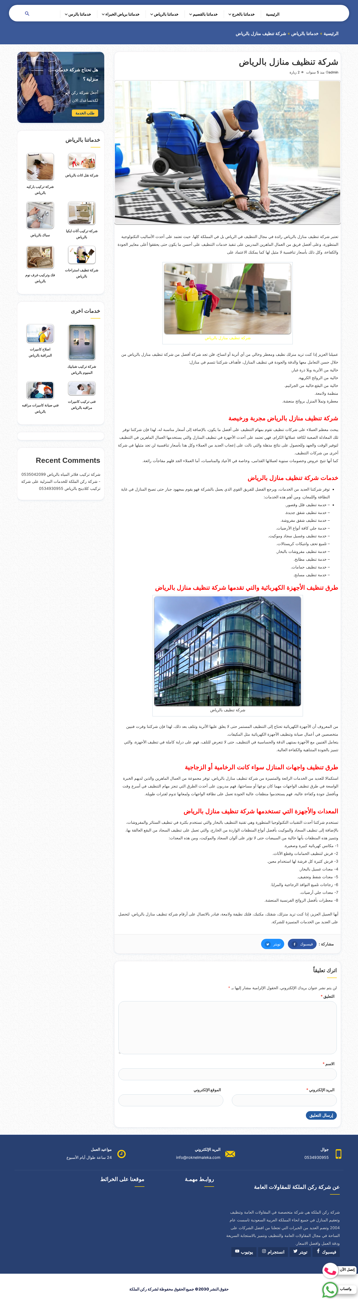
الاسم (328, 1063)
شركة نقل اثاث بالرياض (81, 175)
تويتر (271, 944)
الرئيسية (272, 14)
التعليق (327, 996)
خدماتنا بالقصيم (205, 14)
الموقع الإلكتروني (207, 1089)
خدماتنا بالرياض (166, 14)
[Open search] (27, 14)
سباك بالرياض (40, 235)
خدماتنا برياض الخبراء (122, 14)
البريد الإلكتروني (320, 1089)
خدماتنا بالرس (79, 14)
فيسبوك (300, 944)
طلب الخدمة (84, 113)
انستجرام (275, 1252)
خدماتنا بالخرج (243, 14)
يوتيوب (246, 1252)
